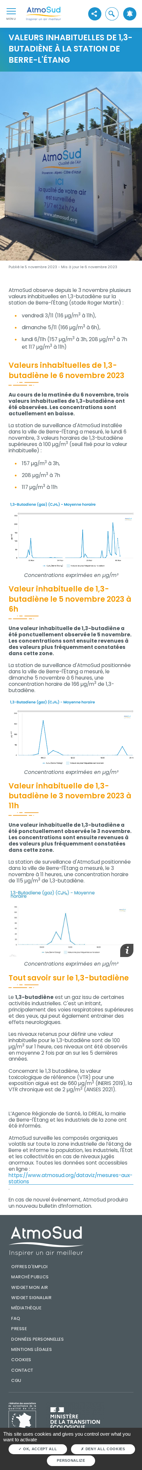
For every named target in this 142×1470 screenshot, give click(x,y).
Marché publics (30, 1277)
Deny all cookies (104, 1449)
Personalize (71, 1460)
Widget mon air (29, 1287)
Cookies (21, 1360)
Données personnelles (37, 1339)
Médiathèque (26, 1308)
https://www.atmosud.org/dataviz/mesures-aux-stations (70, 1178)
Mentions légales (31, 1349)
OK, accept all (39, 1449)
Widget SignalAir (31, 1297)
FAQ (15, 1318)
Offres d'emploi (29, 1266)
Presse (19, 1329)
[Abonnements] (130, 14)
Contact (22, 1370)
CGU (16, 1380)
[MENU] (11, 11)
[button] (112, 14)
